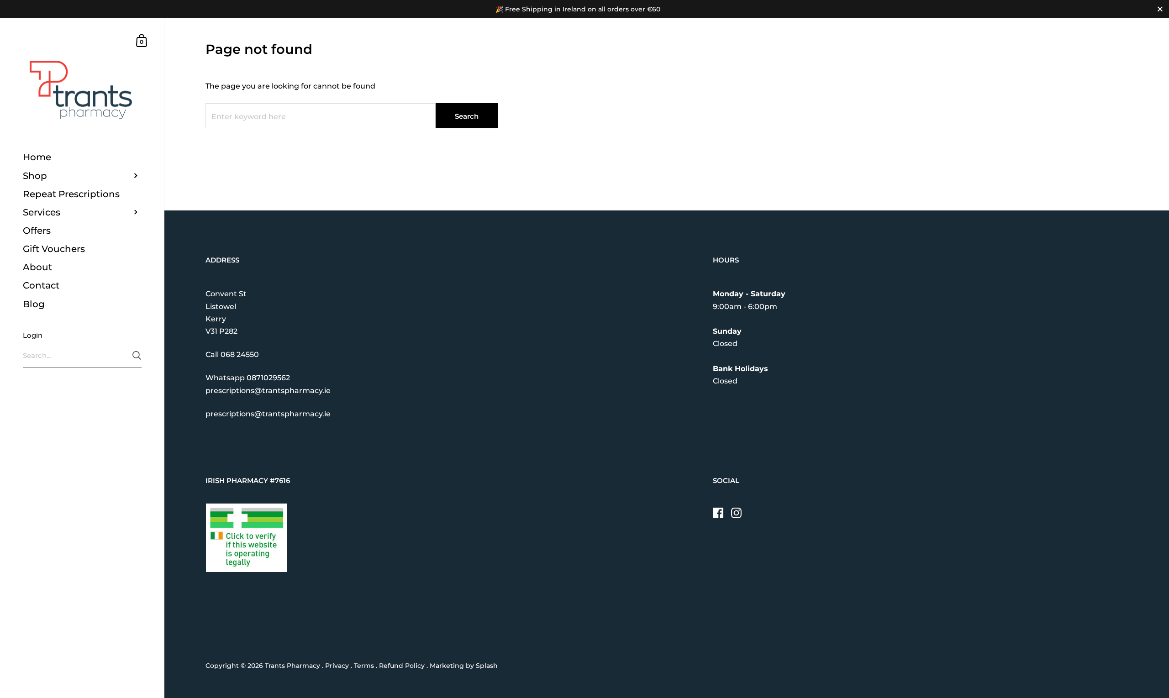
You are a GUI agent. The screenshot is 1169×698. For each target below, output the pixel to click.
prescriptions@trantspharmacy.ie (268, 390)
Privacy (337, 665)
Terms (364, 665)
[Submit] (137, 355)
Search (467, 116)
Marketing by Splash (464, 665)
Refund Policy (402, 665)
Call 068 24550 (232, 354)
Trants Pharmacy (292, 665)
